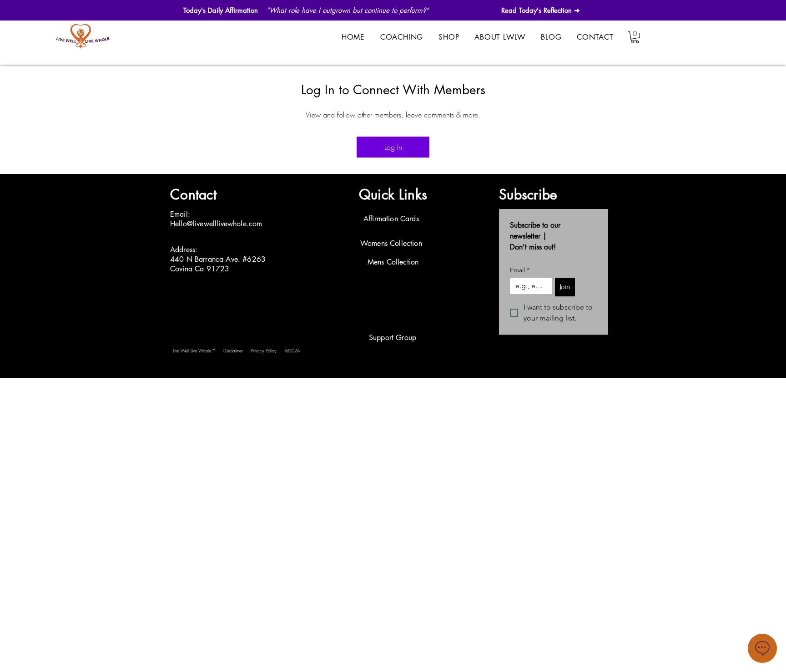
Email (519, 270)
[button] (635, 37)
